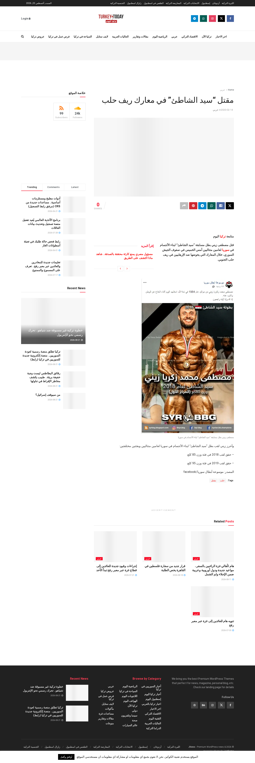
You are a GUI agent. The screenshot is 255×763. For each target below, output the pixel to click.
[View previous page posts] (127, 268)
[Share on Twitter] (230, 205)
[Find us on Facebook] (230, 18)
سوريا (225, 250)
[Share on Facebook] (221, 205)
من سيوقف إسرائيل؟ (47, 394)
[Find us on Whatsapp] (203, 18)
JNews (191, 747)
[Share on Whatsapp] (211, 205)
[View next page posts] (120, 268)
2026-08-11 (226, 579)
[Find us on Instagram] (212, 18)
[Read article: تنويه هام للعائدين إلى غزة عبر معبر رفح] (212, 601)
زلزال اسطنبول (134, 3)
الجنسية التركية (117, 3)
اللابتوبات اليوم (129, 695)
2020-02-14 (227, 109)
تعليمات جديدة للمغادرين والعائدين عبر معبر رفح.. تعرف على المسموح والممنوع (42, 266)
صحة (134, 720)
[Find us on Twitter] (221, 18)
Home (231, 90)
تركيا (223, 236)
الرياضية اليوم (160, 36)
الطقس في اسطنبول (154, 3)
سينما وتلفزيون (129, 715)
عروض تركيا (37, 36)
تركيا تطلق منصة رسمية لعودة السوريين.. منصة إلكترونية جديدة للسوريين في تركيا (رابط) (41, 355)
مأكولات (109, 708)
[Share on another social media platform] (184, 205)
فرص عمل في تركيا (59, 36)
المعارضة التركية (173, 3)
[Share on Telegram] (202, 205)
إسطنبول (205, 3)
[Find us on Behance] (203, 705)
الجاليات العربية (120, 36)
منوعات (110, 723)
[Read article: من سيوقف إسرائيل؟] (74, 401)
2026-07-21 (129, 575)
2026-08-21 (75, 340)
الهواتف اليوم (130, 700)
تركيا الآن (207, 36)
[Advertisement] (127, 50)
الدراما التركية (153, 728)
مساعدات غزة (106, 713)
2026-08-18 (178, 575)
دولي (134, 710)
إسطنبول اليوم (153, 698)
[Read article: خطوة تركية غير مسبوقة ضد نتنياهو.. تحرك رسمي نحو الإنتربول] (53, 321)
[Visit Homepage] (111, 18)
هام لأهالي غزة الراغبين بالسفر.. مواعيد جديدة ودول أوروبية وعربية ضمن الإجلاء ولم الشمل (213, 570)
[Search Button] (22, 36)
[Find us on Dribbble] (194, 705)
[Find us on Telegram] (194, 18)
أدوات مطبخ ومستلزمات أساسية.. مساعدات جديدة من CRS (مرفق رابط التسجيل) (43, 202)
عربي (174, 36)
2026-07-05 (226, 630)
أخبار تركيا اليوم (152, 694)
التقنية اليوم (155, 718)
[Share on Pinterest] (193, 205)
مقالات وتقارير (140, 36)
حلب (222, 480)
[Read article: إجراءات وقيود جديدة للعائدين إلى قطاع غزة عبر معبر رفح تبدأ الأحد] (115, 546)
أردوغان (216, 3)
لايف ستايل (102, 36)
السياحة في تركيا (83, 36)
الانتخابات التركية (191, 3)
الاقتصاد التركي (189, 36)
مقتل (213, 480)
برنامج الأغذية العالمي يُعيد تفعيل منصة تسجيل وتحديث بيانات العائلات (41, 223)
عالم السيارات (129, 725)
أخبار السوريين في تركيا (151, 688)
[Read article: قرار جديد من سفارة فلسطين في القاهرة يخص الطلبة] (163, 546)
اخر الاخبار (221, 36)
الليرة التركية (228, 3)
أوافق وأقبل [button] (66, 757)
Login (25, 18)
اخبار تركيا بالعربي (151, 703)
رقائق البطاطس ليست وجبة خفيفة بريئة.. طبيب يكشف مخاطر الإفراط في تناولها (43, 377)
